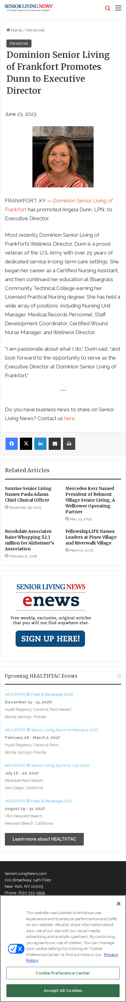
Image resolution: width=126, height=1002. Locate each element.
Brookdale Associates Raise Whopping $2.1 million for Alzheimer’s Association (29, 540)
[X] (26, 444)
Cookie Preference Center (63, 973)
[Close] (118, 903)
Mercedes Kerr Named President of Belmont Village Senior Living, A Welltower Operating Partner (90, 500)
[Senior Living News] (29, 8)
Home (16, 30)
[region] (63, 948)
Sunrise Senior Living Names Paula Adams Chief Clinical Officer (28, 494)
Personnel (35, 30)
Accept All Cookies (63, 990)
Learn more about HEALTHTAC (44, 839)
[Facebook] (12, 444)
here (69, 418)
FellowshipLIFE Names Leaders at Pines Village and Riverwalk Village (91, 537)
